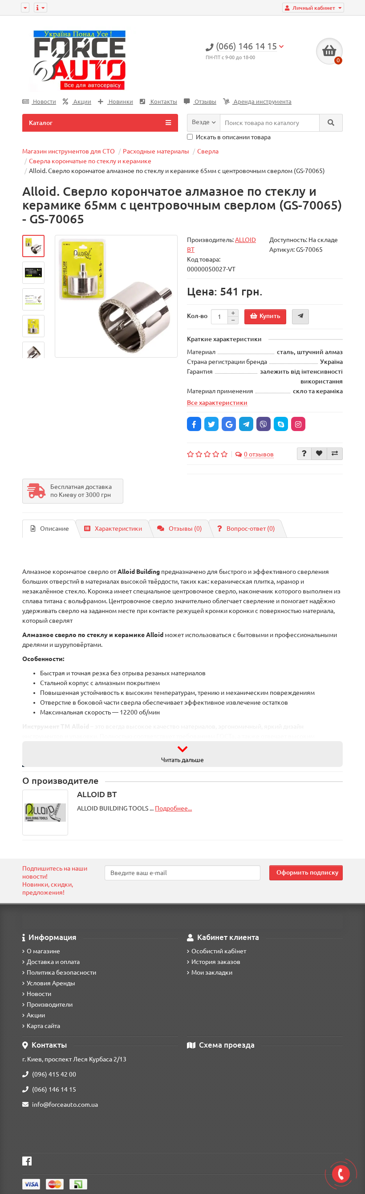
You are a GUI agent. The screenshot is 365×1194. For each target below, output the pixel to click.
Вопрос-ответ (251, 528)
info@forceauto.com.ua (65, 1104)
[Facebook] (194, 424)
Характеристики (118, 528)
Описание (54, 528)
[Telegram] (246, 424)
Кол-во (197, 315)
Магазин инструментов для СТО (68, 151)
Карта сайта (43, 1025)
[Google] (229, 424)
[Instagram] (298, 424)
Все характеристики (217, 402)
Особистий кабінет (218, 951)
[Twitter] (211, 424)
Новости (44, 101)
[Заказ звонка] (341, 1174)
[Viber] (263, 424)
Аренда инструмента (262, 101)
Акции (81, 101)
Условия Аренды (51, 983)
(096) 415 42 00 (54, 1074)
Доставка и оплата (53, 961)
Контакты (163, 101)
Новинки (120, 101)
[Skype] (281, 424)
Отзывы (204, 101)
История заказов (215, 961)
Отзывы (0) (185, 528)
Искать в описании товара (233, 137)
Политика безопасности (61, 972)
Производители (50, 1004)
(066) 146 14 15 (54, 1089)
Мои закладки (211, 972)
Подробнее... (173, 808)
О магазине (43, 951)
